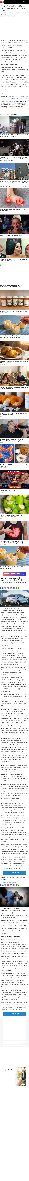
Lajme (7, 2)
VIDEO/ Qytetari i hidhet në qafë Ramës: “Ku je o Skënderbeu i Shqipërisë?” (14, 135)
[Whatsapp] (17, 588)
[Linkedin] (11, 588)
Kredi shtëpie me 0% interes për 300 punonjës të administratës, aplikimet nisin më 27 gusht (14, 182)
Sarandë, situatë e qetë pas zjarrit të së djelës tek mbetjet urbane (13, 8)
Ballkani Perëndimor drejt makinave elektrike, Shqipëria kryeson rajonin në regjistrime (13, 580)
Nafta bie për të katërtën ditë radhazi (13, 878)
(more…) (3, 93)
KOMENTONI (15, 872)
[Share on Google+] (8, 588)
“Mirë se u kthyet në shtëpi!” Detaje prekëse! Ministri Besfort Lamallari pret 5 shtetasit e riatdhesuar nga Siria (13, 158)
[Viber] (14, 588)
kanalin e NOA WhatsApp (18, 96)
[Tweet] (4, 588)
